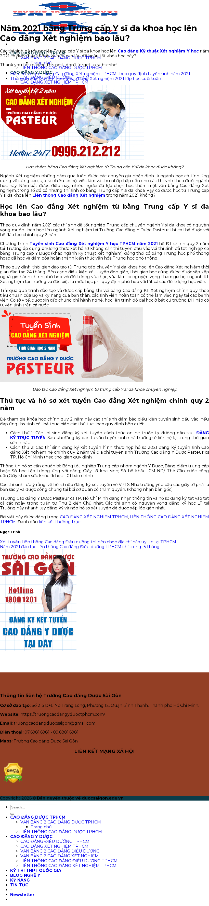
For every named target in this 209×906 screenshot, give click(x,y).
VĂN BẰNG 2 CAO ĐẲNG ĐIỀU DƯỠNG (60, 851)
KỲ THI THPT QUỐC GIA (35, 870)
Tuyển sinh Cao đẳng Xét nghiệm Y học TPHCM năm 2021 (94, 243)
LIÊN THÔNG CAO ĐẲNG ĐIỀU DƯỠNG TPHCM (68, 860)
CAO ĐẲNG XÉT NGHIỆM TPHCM (54, 82)
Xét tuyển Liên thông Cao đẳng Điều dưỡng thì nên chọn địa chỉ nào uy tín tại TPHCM (88, 541)
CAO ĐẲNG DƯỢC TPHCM (38, 817)
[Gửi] (12, 814)
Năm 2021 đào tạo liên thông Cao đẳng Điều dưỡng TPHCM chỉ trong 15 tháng (80, 546)
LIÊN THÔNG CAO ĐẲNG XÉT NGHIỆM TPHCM (68, 865)
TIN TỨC (19, 885)
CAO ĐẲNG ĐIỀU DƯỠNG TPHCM (54, 841)
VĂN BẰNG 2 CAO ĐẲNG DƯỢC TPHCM (60, 822)
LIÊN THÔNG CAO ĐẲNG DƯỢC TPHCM (61, 67)
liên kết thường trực (60, 521)
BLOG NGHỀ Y (25, 875)
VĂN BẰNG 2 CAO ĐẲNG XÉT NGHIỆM (59, 856)
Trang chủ (41, 62)
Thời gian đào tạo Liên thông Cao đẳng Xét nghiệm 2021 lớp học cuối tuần (85, 78)
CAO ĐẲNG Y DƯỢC (31, 836)
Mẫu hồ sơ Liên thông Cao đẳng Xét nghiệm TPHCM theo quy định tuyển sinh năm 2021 (100, 73)
